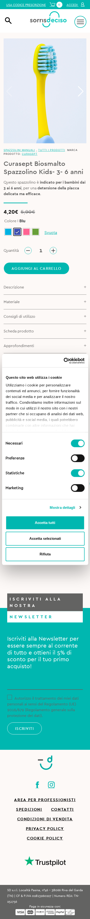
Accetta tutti (45, 523)
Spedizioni (29, 809)
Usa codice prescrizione (26, 5)
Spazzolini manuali (19, 150)
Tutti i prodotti (51, 150)
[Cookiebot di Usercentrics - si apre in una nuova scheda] (64, 361)
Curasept (29, 154)
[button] (81, 91)
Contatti (62, 809)
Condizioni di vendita (45, 819)
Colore (10, 221)
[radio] (8, 231)
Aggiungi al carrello (36, 268)
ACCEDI (72, 5)
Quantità (11, 250)
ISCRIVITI (24, 729)
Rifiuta (45, 554)
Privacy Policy (45, 829)
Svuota (50, 232)
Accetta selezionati (45, 538)
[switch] (77, 457)
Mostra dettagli (62, 507)
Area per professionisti (45, 800)
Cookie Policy (45, 838)
